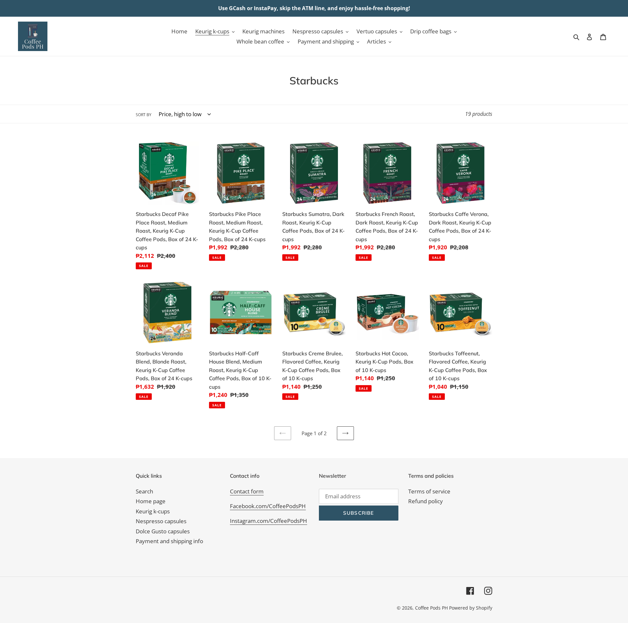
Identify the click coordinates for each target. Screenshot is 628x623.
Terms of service (429, 491)
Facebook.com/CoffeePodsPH (268, 506)
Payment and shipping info (169, 541)
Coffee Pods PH (431, 608)
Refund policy (425, 501)
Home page (151, 501)
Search (144, 491)
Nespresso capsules (161, 521)
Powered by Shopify (470, 608)
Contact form (247, 491)
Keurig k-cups (153, 511)
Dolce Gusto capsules (163, 531)
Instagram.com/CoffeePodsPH (268, 521)
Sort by (143, 114)
